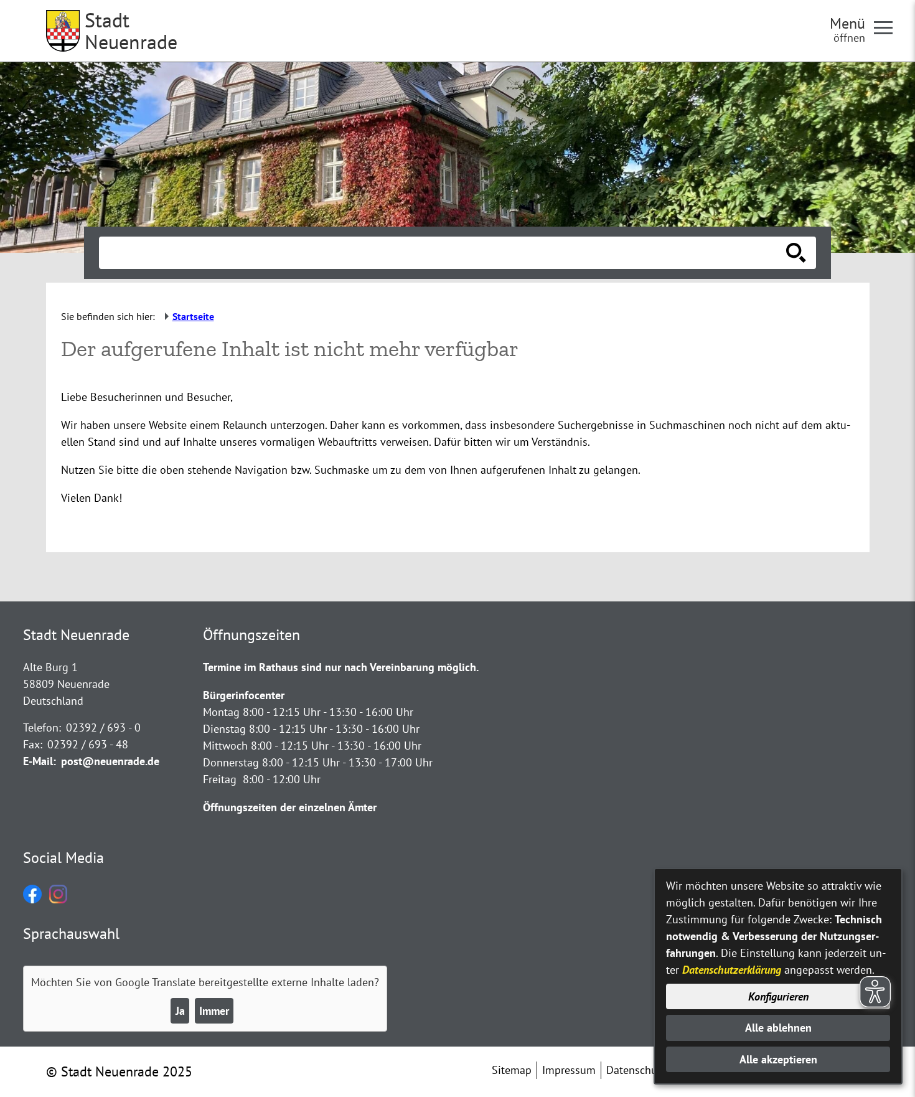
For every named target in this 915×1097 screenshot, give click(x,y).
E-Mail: (39, 761)
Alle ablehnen (778, 1027)
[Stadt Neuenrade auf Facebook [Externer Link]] (32, 899)
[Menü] (888, 27)
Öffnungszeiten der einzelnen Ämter (290, 807)
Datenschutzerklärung (731, 970)
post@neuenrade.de (110, 761)
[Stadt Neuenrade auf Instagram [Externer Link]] (58, 899)
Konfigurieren (778, 996)
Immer (214, 1011)
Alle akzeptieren (778, 1059)
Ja (180, 1011)
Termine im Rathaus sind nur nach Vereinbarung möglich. (341, 667)
